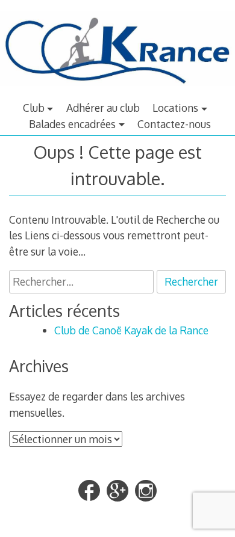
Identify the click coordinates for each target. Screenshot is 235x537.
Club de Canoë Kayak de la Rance (131, 330)
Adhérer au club (103, 107)
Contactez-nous (174, 123)
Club (34, 107)
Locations (175, 107)
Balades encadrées (72, 123)
